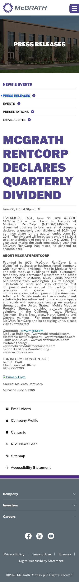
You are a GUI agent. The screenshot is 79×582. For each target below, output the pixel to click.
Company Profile (22, 420)
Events (9, 104)
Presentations (16, 112)
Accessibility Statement (28, 467)
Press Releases (16, 96)
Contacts (16, 432)
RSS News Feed (22, 444)
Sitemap (15, 456)
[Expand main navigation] (74, 8)
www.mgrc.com (32, 331)
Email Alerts (14, 120)
